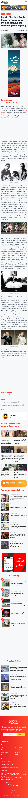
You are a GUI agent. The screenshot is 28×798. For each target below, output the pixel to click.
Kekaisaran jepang (7, 405)
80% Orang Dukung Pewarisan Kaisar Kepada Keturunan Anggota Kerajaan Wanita (19, 458)
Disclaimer (17, 752)
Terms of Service (19, 749)
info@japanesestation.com (11, 767)
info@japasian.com (9, 782)
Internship (17, 744)
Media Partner (4, 752)
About (2, 744)
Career (3, 754)
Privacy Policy (18, 747)
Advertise (3, 749)
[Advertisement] (14, 374)
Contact (3, 747)
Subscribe (20, 734)
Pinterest (3, 357)
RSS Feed (17, 754)
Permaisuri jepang (18, 405)
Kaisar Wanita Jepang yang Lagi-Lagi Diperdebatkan (7, 474)
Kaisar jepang (5, 402)
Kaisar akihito (14, 402)
